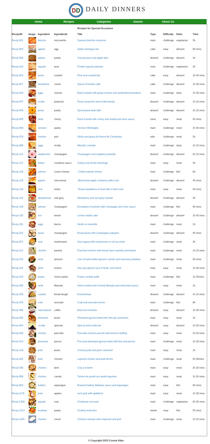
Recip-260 (18, 285)
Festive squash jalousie (90, 66)
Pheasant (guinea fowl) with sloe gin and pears (102, 317)
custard (42, 294)
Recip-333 (17, 302)
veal (40, 189)
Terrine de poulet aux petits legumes (97, 376)
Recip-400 (17, 317)
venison (42, 128)
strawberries (44, 198)
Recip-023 (17, 75)
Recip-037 (17, 101)
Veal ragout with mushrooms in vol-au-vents (101, 241)
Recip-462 (17, 359)
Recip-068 (17, 128)
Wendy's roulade (86, 145)
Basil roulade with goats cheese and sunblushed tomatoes (109, 93)
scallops (42, 410)
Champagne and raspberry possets (96, 154)
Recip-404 (17, 325)
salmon (42, 171)
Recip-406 (17, 333)
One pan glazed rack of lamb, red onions (99, 268)
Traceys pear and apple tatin (92, 58)
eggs (40, 93)
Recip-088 (17, 145)
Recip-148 (17, 206)
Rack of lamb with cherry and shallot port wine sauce (106, 119)
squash (42, 66)
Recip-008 (17, 58)
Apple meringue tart (88, 49)
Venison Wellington (88, 128)
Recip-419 (17, 350)
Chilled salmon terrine (90, 171)
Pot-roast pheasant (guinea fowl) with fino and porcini (106, 341)
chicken (42, 136)
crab (40, 302)
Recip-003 (17, 49)
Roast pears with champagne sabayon (98, 233)
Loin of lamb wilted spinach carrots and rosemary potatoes (109, 259)
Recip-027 (17, 84)
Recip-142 (17, 198)
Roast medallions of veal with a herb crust (100, 189)
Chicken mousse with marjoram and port (99, 419)
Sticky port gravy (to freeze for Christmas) (99, 136)
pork (40, 350)
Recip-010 (17, 66)
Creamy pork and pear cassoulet (95, 350)
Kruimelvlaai (84, 294)
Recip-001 (17, 40)
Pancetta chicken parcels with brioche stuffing (102, 333)
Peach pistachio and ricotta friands (96, 101)
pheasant (43, 317)
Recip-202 (17, 233)
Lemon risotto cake (87, 215)
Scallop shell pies (87, 410)
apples (41, 49)
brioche (42, 40)
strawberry (43, 84)
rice (40, 215)
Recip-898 (17, 376)
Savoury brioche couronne (91, 40)
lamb (40, 119)
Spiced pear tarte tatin (89, 110)
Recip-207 (17, 241)
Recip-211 (17, 250)
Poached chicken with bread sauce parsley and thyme (106, 250)
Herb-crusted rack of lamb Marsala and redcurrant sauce (107, 285)
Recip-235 (17, 259)
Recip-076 (17, 136)
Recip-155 (17, 215)
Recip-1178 (18, 393)
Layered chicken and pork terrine (95, 359)
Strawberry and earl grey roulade (95, 198)
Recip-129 (17, 180)
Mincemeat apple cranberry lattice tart (98, 180)
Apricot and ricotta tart (89, 325)
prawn (41, 276)
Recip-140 (17, 189)
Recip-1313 (18, 410)
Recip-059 (17, 119)
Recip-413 (17, 341)
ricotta (41, 101)
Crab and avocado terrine (91, 302)
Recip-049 (17, 110)
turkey (41, 163)
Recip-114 (17, 154)
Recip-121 (17, 163)
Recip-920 (17, 385)
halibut (41, 385)
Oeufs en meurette (87, 224)
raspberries (44, 154)
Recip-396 (17, 310)
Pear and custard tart (88, 75)
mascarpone (44, 310)
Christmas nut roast (87, 401)
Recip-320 (17, 294)
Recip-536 (17, 367)
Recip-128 (17, 171)
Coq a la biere (85, 367)
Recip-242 (17, 268)
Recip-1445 (18, 419)
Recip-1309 (18, 401)
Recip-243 (17, 276)
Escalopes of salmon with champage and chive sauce (106, 206)
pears (41, 75)
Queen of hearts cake (89, 84)
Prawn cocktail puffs (88, 276)
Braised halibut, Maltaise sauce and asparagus (102, 385)
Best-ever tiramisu (87, 310)
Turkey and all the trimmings (92, 163)
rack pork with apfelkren (90, 393)
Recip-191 (17, 224)
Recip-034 (17, 93)
